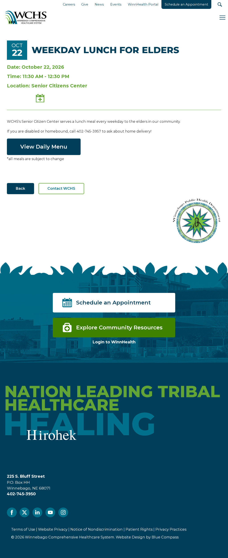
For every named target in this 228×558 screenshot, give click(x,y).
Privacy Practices (170, 529)
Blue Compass (165, 537)
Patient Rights (139, 529)
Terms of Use (23, 529)
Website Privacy (52, 529)
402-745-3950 (21, 494)
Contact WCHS (61, 188)
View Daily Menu (43, 146)
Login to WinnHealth (114, 342)
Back (20, 188)
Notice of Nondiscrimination (96, 529)
